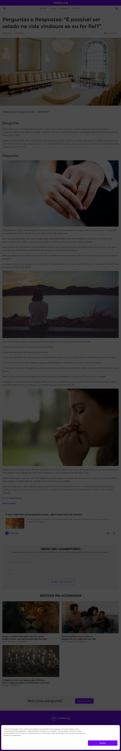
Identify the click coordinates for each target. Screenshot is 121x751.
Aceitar (102, 743)
